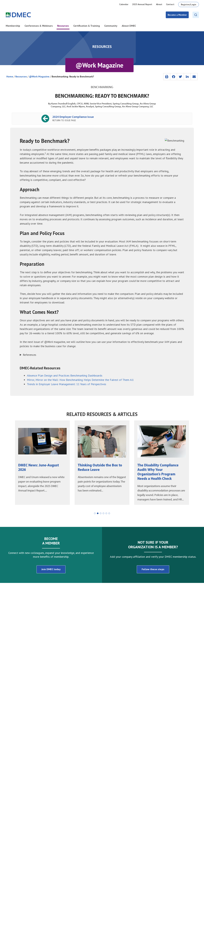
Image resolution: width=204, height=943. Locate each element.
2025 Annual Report (142, 4)
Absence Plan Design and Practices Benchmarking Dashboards (64, 375)
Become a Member (177, 14)
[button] (166, 76)
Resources (21, 76)
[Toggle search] (196, 15)
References (29, 355)
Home (9, 76)
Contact (170, 4)
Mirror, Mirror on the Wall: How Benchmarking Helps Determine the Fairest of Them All (80, 380)
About (159, 4)
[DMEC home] (18, 15)
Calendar (123, 4)
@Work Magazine (39, 76)
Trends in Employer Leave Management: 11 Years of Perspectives (66, 384)
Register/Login (188, 4)
